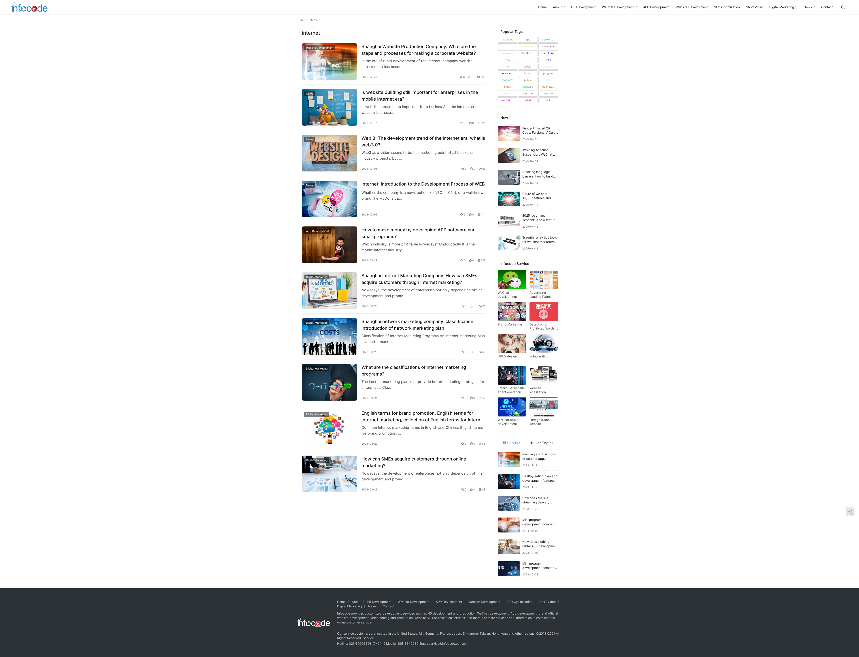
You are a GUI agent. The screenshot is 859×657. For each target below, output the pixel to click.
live (528, 59)
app (527, 39)
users (507, 93)
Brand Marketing (510, 324)
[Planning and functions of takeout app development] (509, 459)
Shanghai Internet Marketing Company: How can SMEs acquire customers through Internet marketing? (419, 279)
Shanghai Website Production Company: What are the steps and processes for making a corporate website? (418, 50)
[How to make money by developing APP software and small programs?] (329, 244)
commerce (527, 46)
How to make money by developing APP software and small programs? (418, 233)
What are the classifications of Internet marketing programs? (413, 370)
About (557, 7)
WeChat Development (618, 7)
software (527, 86)
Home (542, 7)
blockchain (548, 39)
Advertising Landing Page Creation (539, 295)
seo (548, 80)
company (548, 46)
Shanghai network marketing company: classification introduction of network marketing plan (417, 325)
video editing (539, 356)
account (507, 39)
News (808, 7)
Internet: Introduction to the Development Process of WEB (423, 184)
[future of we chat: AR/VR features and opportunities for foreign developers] (509, 199)
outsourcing (508, 73)
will (548, 100)
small (507, 86)
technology (548, 86)
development (529, 53)
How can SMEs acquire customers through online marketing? (413, 462)
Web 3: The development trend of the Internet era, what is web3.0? (423, 141)
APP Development (656, 7)
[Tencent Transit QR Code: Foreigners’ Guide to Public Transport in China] (509, 133)
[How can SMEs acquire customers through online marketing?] (329, 474)
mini (507, 66)
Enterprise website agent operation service (511, 390)
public (528, 80)
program (548, 73)
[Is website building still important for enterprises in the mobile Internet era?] (329, 107)
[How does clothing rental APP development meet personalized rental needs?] (509, 546)
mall (548, 59)
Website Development (692, 7)
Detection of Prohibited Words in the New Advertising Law (543, 326)
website (528, 93)
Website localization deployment (538, 390)
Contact (827, 7)
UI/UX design (507, 356)
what (528, 100)
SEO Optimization (727, 7)
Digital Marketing (781, 7)
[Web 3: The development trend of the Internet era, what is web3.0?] (329, 153)
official (528, 66)
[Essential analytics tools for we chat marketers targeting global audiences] (509, 242)
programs (507, 80)
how (507, 59)
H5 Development (583, 7)
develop (507, 53)
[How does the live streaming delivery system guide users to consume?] (509, 503)
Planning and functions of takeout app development (539, 458)
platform (528, 73)
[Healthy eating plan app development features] (509, 481)
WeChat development (507, 294)
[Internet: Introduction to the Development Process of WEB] (329, 199)
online (548, 66)
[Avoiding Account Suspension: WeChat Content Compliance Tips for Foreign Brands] (509, 155)
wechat (548, 93)
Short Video (754, 7)
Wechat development (509, 100)
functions (548, 53)
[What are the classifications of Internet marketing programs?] (329, 382)
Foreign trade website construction (539, 422)
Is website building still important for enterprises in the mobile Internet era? (419, 95)
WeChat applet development (508, 422)
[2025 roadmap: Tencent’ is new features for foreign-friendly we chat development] (509, 220)
